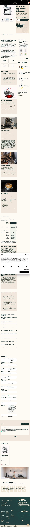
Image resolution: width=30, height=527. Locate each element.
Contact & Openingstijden (7, 518)
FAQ (7, 34)
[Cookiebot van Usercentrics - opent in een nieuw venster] (25, 254)
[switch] (11, 266)
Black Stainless (10, 44)
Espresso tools (2, 517)
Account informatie (12, 512)
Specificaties (11, 34)
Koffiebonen (2, 512)
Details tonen (26, 269)
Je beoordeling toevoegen (25, 423)
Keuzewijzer (7, 522)
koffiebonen (2, 46)
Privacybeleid (8, 526)
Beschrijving (3, 34)
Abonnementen (2, 511)
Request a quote (19, 25)
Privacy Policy (7, 513)
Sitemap (11, 526)
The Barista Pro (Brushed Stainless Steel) (4, 456)
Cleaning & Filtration (2, 521)
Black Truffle (6, 44)
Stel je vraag (20, 95)
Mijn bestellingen (12, 515)
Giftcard (2, 522)
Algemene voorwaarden (7, 512)
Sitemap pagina (7, 520)
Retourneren (7, 516)
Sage (17, 5)
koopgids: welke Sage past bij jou (11, 242)
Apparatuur (2, 515)
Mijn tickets (12, 516)
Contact (28, 0)
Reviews (16, 34)
